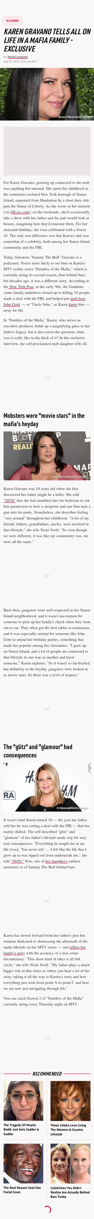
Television (12, 21)
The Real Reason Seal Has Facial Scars (22, 1190)
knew (73, 304)
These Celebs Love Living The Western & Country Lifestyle (68, 1129)
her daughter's (56, 861)
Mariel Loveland (18, 57)
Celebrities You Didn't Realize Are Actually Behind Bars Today (70, 1192)
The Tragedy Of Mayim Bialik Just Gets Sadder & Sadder (21, 1129)
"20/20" (9, 500)
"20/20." (17, 861)
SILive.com (20, 211)
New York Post (20, 286)
